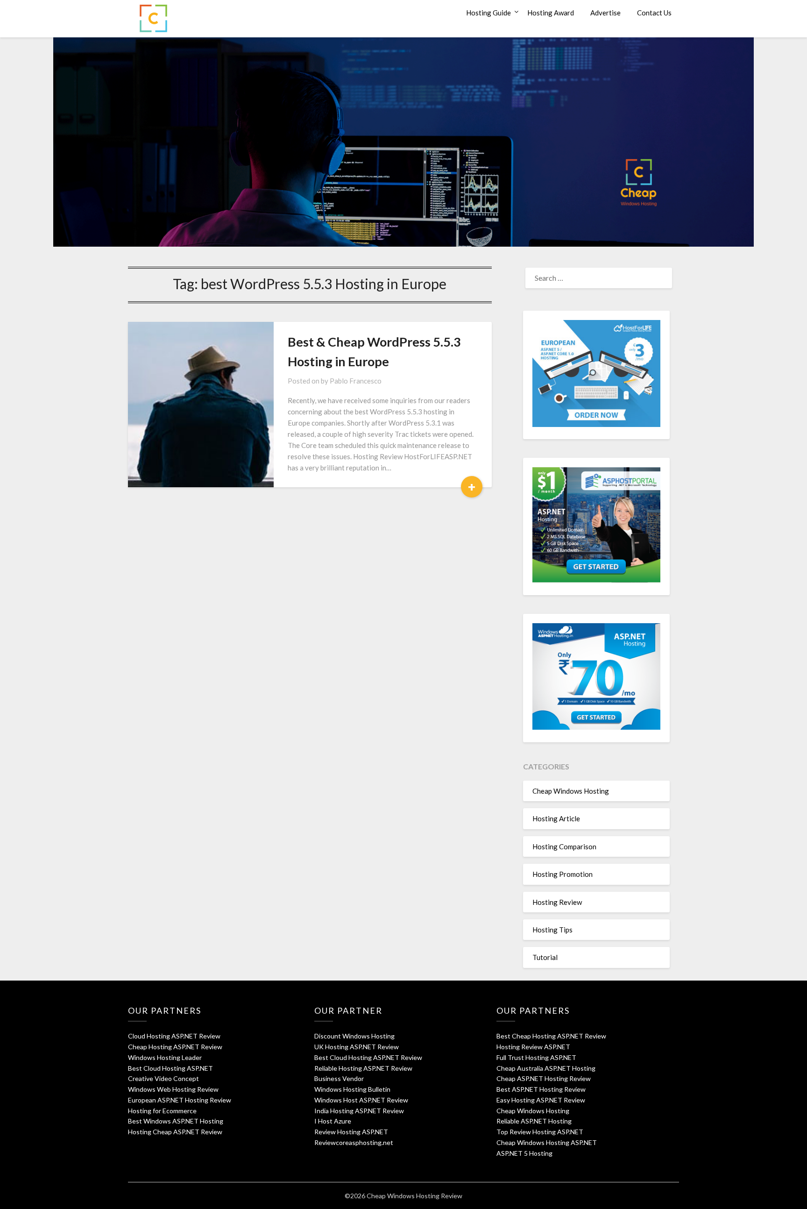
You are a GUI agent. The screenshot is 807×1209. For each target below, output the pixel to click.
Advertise (605, 12)
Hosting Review (557, 902)
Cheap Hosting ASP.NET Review (175, 1047)
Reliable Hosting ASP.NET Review (363, 1068)
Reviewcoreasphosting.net (353, 1142)
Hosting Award (550, 12)
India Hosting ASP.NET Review (359, 1111)
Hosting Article (556, 818)
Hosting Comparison (564, 846)
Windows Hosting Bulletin (352, 1089)
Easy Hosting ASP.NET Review (540, 1100)
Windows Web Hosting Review (173, 1089)
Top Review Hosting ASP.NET (539, 1132)
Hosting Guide (488, 12)
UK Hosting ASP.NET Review (356, 1047)
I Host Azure (332, 1121)
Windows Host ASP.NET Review (361, 1100)
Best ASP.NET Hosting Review (541, 1089)
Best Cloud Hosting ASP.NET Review (368, 1057)
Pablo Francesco (356, 381)
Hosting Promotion (562, 874)
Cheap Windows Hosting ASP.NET (546, 1142)
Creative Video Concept (163, 1078)
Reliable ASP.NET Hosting (534, 1121)
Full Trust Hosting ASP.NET (536, 1057)
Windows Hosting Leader (165, 1057)
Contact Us (654, 12)
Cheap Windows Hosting (570, 791)
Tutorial (545, 957)
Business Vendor (339, 1078)
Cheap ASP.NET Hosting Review (543, 1078)
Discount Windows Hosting (354, 1036)
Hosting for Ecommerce (162, 1111)
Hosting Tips (552, 929)
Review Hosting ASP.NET (351, 1132)
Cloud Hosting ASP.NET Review (174, 1036)
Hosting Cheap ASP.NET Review (175, 1132)
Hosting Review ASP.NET (533, 1047)
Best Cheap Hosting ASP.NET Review (551, 1036)
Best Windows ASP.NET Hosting (175, 1121)
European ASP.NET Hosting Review (179, 1100)
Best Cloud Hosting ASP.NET (170, 1068)
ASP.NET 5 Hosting (524, 1153)
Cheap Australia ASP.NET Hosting (545, 1068)
